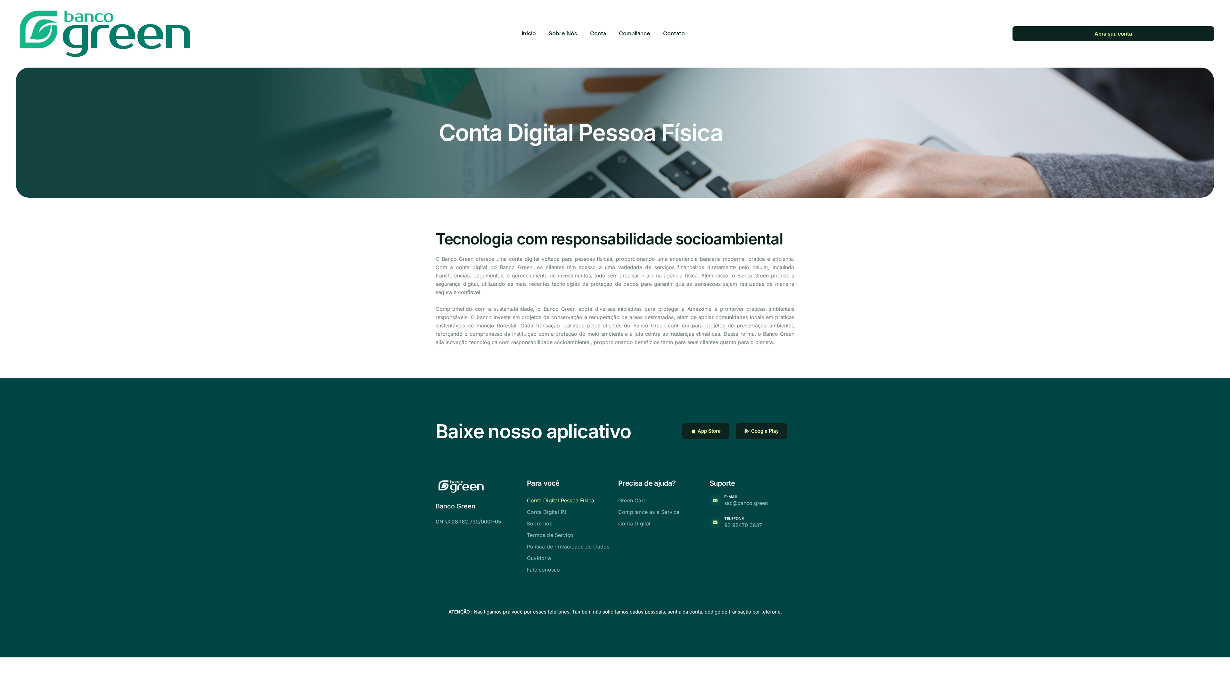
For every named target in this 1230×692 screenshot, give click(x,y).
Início (528, 33)
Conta (598, 33)
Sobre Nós (563, 33)
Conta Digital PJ (546, 512)
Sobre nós (539, 523)
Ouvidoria (539, 558)
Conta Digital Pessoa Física (560, 500)
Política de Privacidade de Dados (568, 546)
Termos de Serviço (550, 535)
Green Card (632, 500)
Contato (674, 33)
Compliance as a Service (649, 512)
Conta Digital (634, 523)
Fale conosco (543, 569)
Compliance (634, 33)
